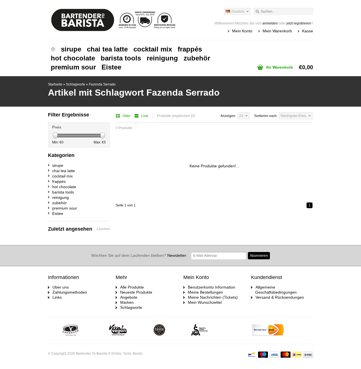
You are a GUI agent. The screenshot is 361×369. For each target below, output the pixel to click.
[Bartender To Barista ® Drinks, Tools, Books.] (114, 19)
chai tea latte (107, 49)
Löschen (103, 229)
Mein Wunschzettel (205, 302)
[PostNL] (267, 330)
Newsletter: (139, 255)
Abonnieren (259, 256)
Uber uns (60, 287)
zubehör (197, 58)
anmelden (270, 23)
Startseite (53, 49)
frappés (190, 49)
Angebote (128, 297)
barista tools (121, 58)
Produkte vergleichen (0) (176, 116)
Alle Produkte (132, 287)
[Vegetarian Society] (70, 330)
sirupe (71, 49)
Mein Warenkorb (277, 31)
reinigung (162, 58)
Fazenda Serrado (102, 84)
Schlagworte (75, 84)
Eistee (111, 67)
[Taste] (159, 330)
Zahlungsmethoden (69, 292)
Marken (127, 302)
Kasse (307, 31)
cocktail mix (152, 49)
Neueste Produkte (136, 292)
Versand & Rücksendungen (280, 297)
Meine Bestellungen (205, 292)
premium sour (73, 67)
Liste (144, 116)
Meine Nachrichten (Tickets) (213, 297)
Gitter (126, 116)
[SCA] (199, 330)
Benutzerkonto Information (211, 287)
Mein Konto (242, 31)
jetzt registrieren (299, 23)
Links (57, 297)
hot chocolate (73, 58)
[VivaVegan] (118, 330)
